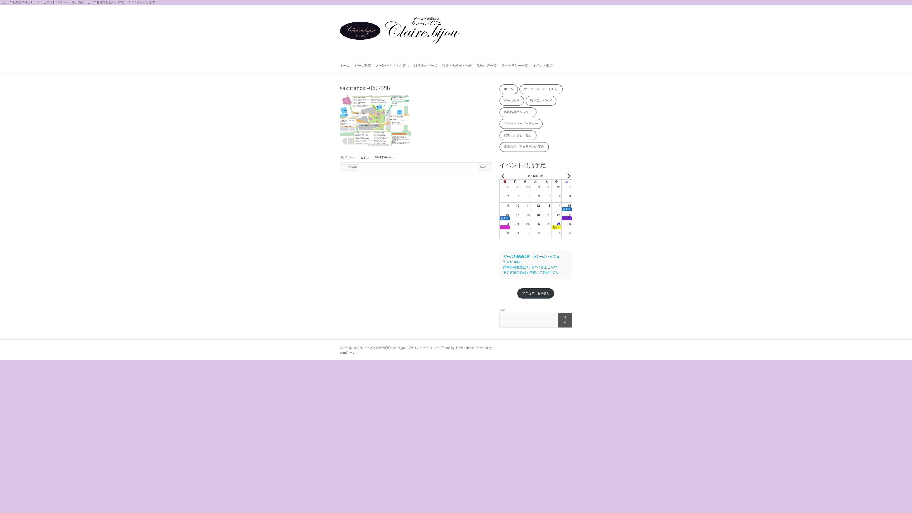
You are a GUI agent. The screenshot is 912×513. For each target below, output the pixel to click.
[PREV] (503, 175)
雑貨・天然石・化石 (457, 65)
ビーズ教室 (363, 65)
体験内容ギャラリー (518, 112)
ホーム (345, 65)
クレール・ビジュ (357, 157)
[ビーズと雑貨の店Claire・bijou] (399, 32)
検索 (502, 310)
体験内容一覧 (487, 65)
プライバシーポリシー (423, 348)
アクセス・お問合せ (536, 293)
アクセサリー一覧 (514, 65)
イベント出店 (543, 65)
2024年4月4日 (384, 157)
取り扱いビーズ (425, 65)
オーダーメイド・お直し (541, 89)
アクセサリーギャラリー (521, 124)
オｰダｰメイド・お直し (392, 65)
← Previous (349, 167)
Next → (485, 167)
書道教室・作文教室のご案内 (524, 147)
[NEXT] (567, 175)
